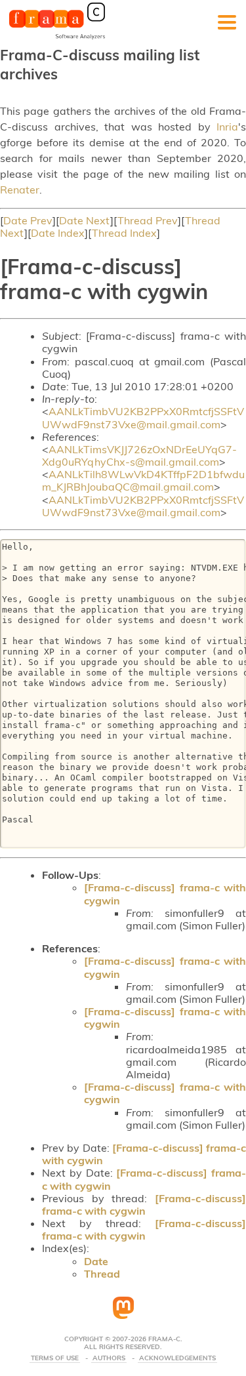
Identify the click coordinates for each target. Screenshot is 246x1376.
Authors (108, 1358)
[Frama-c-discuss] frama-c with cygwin (165, 893)
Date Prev (27, 220)
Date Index (58, 232)
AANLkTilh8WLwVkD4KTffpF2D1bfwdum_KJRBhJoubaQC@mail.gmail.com (143, 480)
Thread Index (124, 232)
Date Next (84, 220)
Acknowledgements (177, 1358)
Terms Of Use (55, 1358)
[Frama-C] (57, 38)
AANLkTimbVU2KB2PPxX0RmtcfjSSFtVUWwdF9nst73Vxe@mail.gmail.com (143, 417)
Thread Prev (147, 220)
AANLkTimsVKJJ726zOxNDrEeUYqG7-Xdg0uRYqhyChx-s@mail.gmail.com (139, 455)
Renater (19, 189)
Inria (227, 126)
